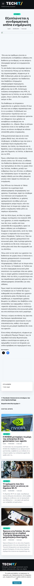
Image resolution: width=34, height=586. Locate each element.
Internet (17, 14)
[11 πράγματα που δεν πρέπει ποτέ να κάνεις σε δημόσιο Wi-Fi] (17, 469)
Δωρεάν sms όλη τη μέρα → (10, 403)
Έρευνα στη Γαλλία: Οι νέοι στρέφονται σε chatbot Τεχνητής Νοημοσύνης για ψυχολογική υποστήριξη (16, 534)
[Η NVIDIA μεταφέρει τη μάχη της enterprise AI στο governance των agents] (17, 422)
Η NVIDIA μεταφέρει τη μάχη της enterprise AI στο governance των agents (17, 439)
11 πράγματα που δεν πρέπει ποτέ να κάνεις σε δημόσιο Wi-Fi (16, 486)
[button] (17, 582)
